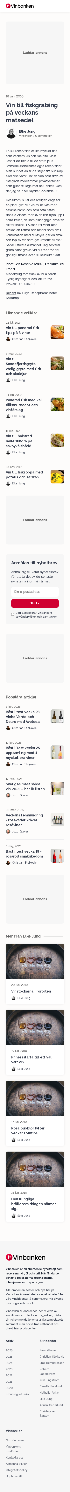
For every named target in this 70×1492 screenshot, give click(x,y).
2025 (9, 1356)
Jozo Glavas (48, 1350)
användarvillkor (26, 616)
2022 (9, 1375)
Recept (11, 293)
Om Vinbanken (15, 1440)
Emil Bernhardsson (52, 1362)
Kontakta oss (14, 1457)
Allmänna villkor (16, 1463)
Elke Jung (46, 1398)
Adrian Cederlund (51, 1405)
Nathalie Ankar (49, 1392)
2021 (9, 1381)
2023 (9, 1369)
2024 (9, 1362)
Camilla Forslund (51, 1386)
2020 (9, 1387)
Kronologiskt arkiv (18, 1394)
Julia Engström (49, 1380)
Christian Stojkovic (52, 1356)
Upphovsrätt (14, 1476)
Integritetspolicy (17, 1470)
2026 (9, 1350)
